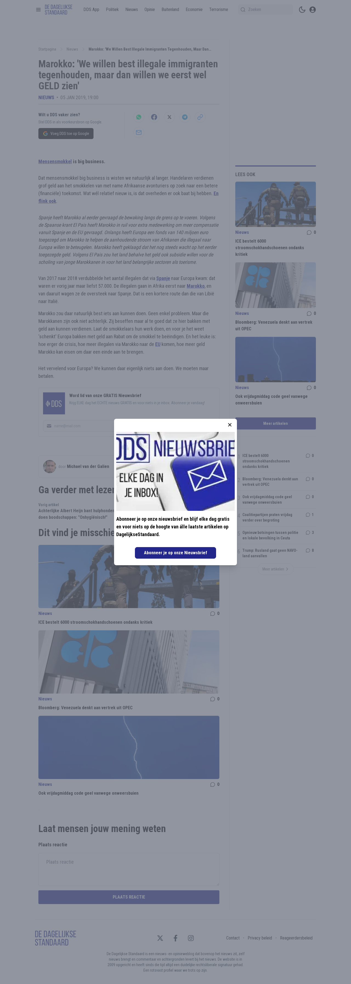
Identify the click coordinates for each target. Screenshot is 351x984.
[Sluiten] (230, 425)
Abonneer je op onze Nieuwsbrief (175, 552)
